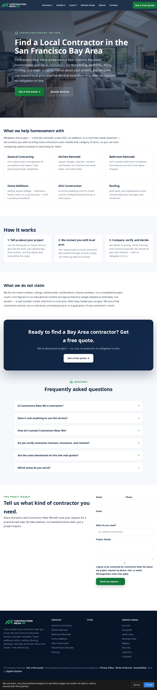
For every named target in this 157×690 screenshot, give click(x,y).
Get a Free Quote (145, 5)
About (102, 5)
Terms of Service (123, 667)
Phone (129, 497)
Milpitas (125, 643)
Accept (149, 685)
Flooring (55, 652)
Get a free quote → (29, 91)
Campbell (126, 656)
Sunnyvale (127, 630)
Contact (113, 5)
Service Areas (88, 5)
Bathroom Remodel (122, 157)
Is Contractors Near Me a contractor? (40, 405)
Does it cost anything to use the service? (43, 418)
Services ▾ (47, 5)
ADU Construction (70, 186)
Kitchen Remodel (69, 157)
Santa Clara (127, 634)
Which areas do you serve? (34, 467)
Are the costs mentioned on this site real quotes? (48, 455)
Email (99, 511)
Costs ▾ (73, 5)
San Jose (126, 625)
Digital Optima (14, 671)
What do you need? (106, 525)
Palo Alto (126, 647)
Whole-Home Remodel (62, 647)
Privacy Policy (107, 667)
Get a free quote (34, 667)
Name (99, 497)
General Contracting (21, 157)
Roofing (114, 186)
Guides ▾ (60, 5)
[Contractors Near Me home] (13, 5)
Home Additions (18, 186)
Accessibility (140, 667)
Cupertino (127, 652)
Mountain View (129, 638)
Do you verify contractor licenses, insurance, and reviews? (54, 443)
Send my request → (110, 581)
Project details (103, 539)
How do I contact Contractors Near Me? (42, 430)
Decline (137, 685)
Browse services (60, 91)
